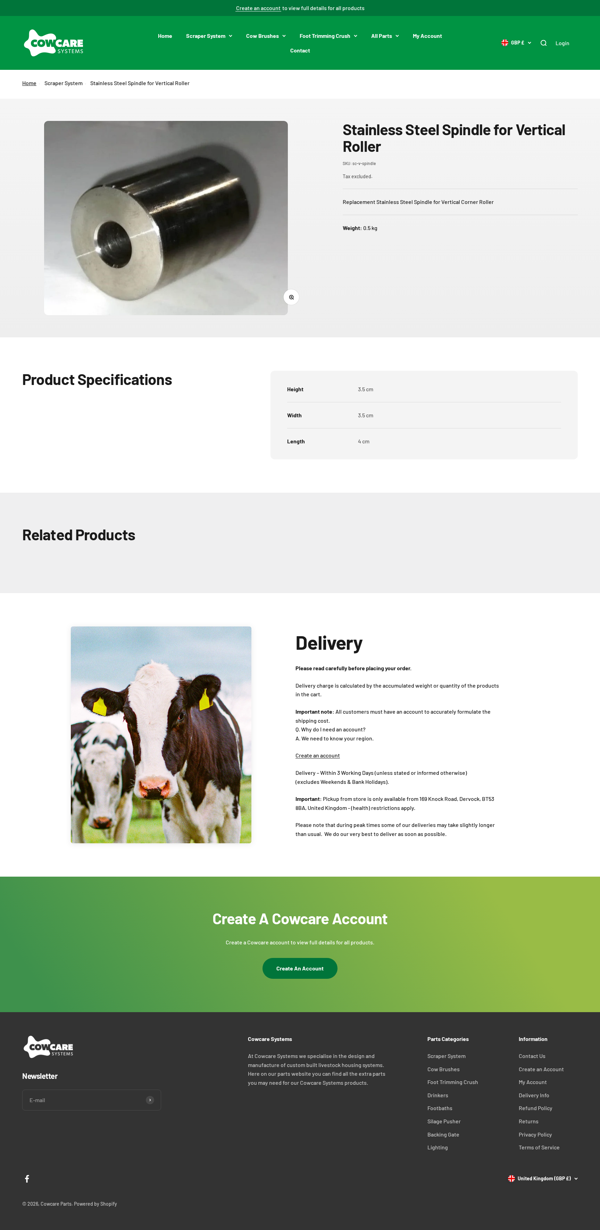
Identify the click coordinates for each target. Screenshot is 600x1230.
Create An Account (300, 968)
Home (165, 35)
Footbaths (439, 1108)
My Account (427, 35)
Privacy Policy (535, 1134)
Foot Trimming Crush (325, 35)
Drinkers (437, 1095)
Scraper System (205, 35)
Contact (300, 50)
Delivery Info (534, 1095)
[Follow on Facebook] (27, 1178)
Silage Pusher (444, 1121)
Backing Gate (443, 1134)
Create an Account (541, 1069)
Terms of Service (539, 1147)
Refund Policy (535, 1108)
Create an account (258, 8)
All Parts (381, 35)
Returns (529, 1121)
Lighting (437, 1147)
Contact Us (532, 1055)
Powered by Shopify (95, 1204)
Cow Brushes (262, 35)
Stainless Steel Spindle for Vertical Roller (140, 83)
